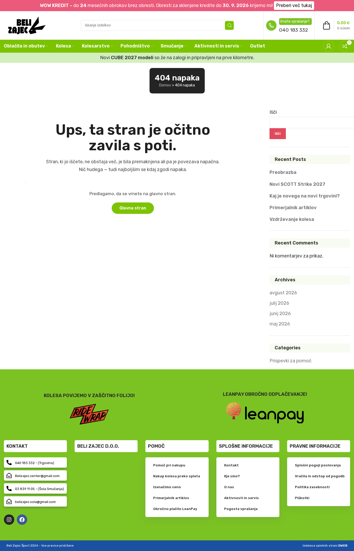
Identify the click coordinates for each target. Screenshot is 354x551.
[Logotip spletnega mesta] (27, 25)
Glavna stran (132, 208)
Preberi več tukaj (294, 5)
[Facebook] (22, 519)
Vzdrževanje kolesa (292, 219)
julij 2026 (279, 303)
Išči (273, 112)
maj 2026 (280, 324)
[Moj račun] (329, 46)
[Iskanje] (229, 25)
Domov (165, 85)
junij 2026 (280, 313)
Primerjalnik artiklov (293, 207)
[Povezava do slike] (265, 413)
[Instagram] (9, 519)
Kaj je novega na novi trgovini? (305, 196)
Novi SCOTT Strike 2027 (297, 184)
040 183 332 (293, 30)
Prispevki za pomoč (290, 361)
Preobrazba (283, 172)
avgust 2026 (283, 293)
